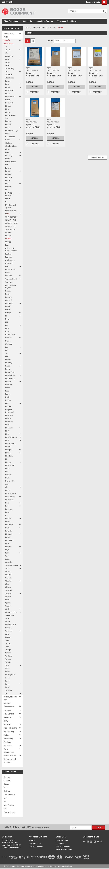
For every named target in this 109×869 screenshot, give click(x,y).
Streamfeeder (9, 615)
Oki (6, 487)
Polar (7, 503)
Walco (7, 668)
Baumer (8, 87)
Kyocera (8, 381)
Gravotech (8, 282)
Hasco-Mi (8, 297)
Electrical (7, 710)
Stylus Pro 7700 (10, 220)
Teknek (7, 643)
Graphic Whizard (11, 279)
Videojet (8, 662)
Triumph (8, 650)
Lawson (8, 400)
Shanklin (8, 581)
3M (6, 47)
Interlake (8, 338)
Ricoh (7, 528)
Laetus (7, 388)
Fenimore (8, 257)
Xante (7, 681)
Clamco (8, 149)
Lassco (7, 394)
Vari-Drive (8, 656)
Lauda (7, 397)
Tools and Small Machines (10, 760)
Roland (7, 537)
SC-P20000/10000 (11, 217)
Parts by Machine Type (10, 698)
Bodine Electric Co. (10, 116)
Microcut (8, 447)
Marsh (7, 425)
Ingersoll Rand (10, 335)
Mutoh (7, 468)
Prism (7, 512)
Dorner (7, 181)
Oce (6, 484)
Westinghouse (10, 675)
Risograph (8, 534)
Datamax (8, 168)
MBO (7, 434)
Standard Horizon (11, 612)
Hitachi (7, 310)
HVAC (6, 721)
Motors (6, 735)
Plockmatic (9, 500)
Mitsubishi (9, 456)
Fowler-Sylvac (10, 260)
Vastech (8, 659)
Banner (7, 81)
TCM (7, 640)
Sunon (7, 622)
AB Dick (8, 50)
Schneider (8, 562)
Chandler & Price (11, 146)
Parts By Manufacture (8, 42)
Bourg (7, 127)
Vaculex (8, 653)
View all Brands (9, 812)
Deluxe (7, 171)
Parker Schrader (10, 493)
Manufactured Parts (9, 35)
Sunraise (8, 628)
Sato (7, 556)
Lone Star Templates (64, 866)
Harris (7, 294)
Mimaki (7, 453)
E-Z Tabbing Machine (9, 194)
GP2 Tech (8, 276)
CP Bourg (8, 156)
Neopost (8, 475)
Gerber (7, 273)
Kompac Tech (9, 372)
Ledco (7, 403)
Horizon (8, 313)
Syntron (8, 637)
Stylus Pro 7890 (10, 226)
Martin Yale (9, 428)
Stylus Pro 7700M (11, 223)
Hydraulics (8, 724)
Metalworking (9, 731)
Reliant (7, 522)
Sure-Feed (8, 631)
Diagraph (8, 174)
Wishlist (32, 840)
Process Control (10, 755)
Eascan (7, 199)
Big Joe (8, 106)
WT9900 (8, 242)
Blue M (7, 112)
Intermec (8, 341)
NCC (7, 472)
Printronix (8, 509)
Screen (7, 572)
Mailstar (8, 418)
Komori (7, 369)
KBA (6, 356)
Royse (7, 550)
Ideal (7, 328)
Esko (7, 245)
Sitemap (27, 866)
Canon (7, 140)
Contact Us (27, 21)
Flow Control (9, 714)
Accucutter (9, 56)
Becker (7, 94)
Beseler (7, 100)
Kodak (7, 366)
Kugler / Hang (10, 378)
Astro (7, 72)
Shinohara (8, 590)
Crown (7, 159)
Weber (7, 672)
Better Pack (9, 103)
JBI (6, 353)
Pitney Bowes (9, 497)
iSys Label (8, 344)
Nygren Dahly (9, 481)
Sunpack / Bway (10, 625)
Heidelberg (9, 303)
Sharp (7, 584)
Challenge (8, 143)
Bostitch (8, 124)
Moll (6, 459)
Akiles (7, 65)
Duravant (8, 187)
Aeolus (7, 62)
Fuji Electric (9, 263)
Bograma (8, 121)
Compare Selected (97, 157)
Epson (7, 214)
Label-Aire (8, 385)
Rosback (8, 547)
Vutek (7, 665)
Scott (7, 568)
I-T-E (6, 322)
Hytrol (7, 319)
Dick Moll (8, 177)
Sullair (7, 618)
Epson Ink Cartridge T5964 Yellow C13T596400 (97, 75)
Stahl (7, 609)
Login (88, 2)
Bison (7, 109)
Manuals (7, 703)
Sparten (8, 603)
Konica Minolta (10, 375)
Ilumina (7, 331)
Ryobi (7, 553)
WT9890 (8, 239)
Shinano (8, 587)
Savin (7, 559)
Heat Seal (8, 300)
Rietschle (8, 531)
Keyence (8, 360)
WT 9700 (8, 236)
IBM (6, 325)
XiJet (7, 687)
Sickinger (8, 593)
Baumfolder (9, 90)
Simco (7, 600)
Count (7, 152)
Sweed (7, 634)
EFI (6, 202)
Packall (7, 490)
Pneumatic (8, 745)
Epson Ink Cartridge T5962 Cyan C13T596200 (33, 127)
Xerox (7, 684)
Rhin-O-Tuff (9, 525)
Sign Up (97, 2)
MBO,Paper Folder (11, 437)
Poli (6, 506)
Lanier (7, 391)
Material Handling (10, 728)
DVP (6, 190)
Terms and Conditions (66, 21)
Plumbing (7, 742)
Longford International (9, 411)
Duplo (7, 184)
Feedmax (8, 254)
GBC (6, 266)
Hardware (7, 717)
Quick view (34, 63)
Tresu (7, 647)
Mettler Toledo (10, 443)
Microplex (8, 450)
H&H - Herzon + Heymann (10, 286)
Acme (7, 59)
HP (6, 316)
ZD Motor (8, 690)
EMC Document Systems (10, 206)
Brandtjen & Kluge (11, 131)
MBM (7, 431)
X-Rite (7, 678)
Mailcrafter (9, 415)
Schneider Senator (11, 565)
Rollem (7, 543)
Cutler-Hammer (10, 162)
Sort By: (50, 41)
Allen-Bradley (9, 805)
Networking (8, 738)
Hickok (7, 306)
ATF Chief (8, 75)
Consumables (9, 707)
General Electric (10, 269)
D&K (6, 165)
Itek (6, 347)
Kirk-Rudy (8, 363)
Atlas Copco (9, 78)
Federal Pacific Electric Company (11, 249)
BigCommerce (43, 866)
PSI (6, 515)
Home (27, 27)
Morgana (8, 462)
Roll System (9, 540)
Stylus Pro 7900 (10, 229)
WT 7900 (8, 233)
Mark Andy (8, 422)
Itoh (6, 350)
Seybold (8, 578)
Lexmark (8, 406)
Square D (8, 606)
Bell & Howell (9, 97)
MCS (7, 440)
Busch (7, 134)
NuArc (7, 478)
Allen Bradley (9, 69)
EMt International (11, 211)
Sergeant (8, 575)
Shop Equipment (11, 21)
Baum (7, 84)
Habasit (8, 291)
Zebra (7, 693)
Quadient (8, 518)
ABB (6, 53)
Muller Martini (10, 465)
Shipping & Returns (44, 21)
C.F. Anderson (10, 137)
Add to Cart (34, 86)
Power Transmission (9, 750)
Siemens (8, 597)
